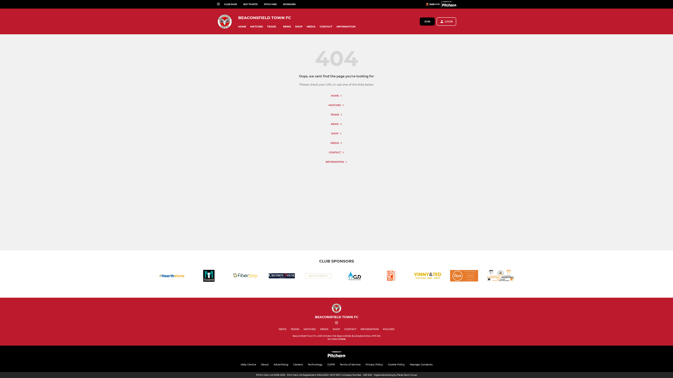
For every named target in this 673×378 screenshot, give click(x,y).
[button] (242, 26)
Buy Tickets (250, 4)
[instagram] (218, 4)
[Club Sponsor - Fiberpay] (245, 276)
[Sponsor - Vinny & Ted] (428, 276)
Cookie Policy (396, 364)
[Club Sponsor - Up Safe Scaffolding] (391, 276)
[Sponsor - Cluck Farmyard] (464, 276)
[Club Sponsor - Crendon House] (282, 276)
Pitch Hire (270, 4)
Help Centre (248, 364)
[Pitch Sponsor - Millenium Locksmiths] (209, 276)
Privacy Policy (374, 364)
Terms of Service (350, 364)
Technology (315, 364)
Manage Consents (421, 364)
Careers (298, 364)
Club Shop (230, 4)
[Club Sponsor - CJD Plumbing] (355, 276)
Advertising (281, 364)
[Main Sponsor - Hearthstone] (172, 276)
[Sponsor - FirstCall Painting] (501, 276)
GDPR (331, 364)
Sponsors (289, 4)
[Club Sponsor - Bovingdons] (318, 276)
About (265, 364)
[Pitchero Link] (449, 6)
